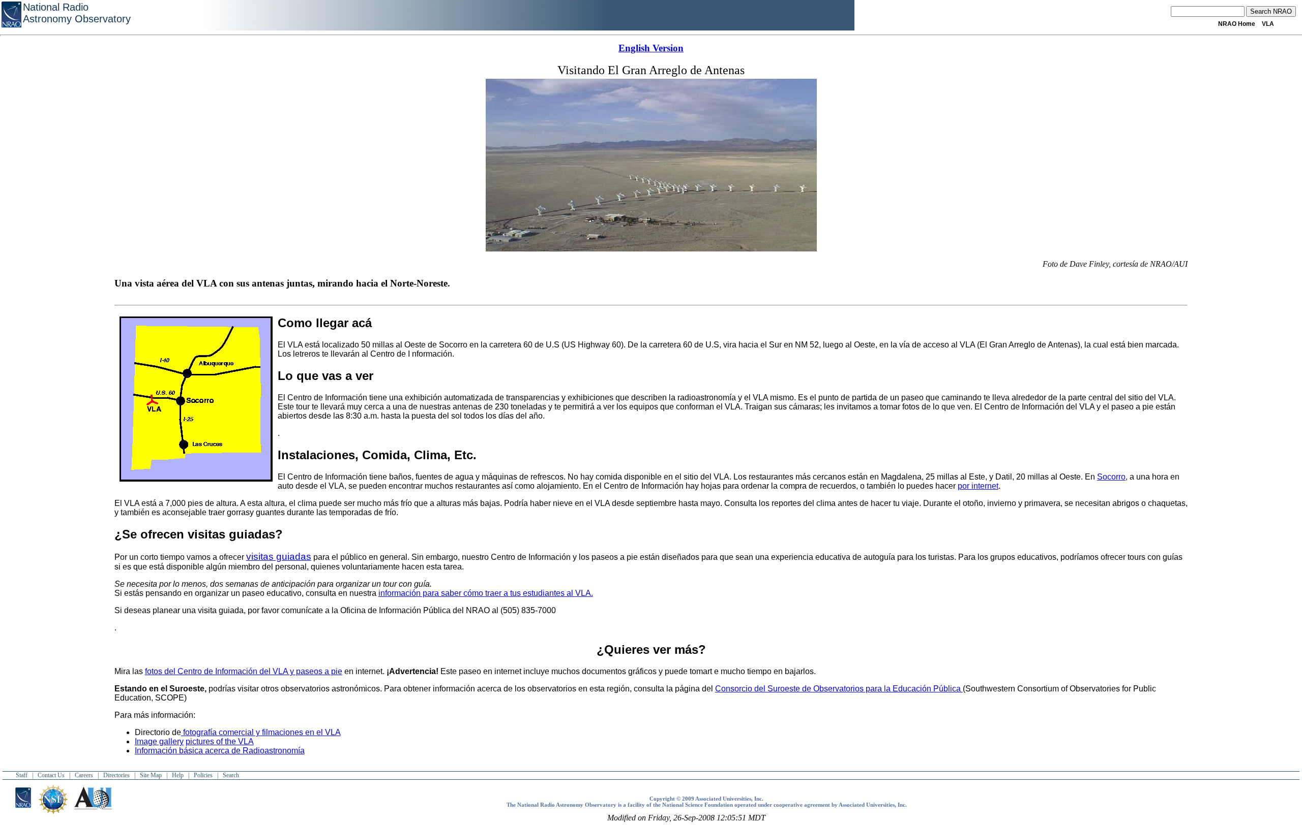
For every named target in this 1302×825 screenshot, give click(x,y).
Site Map (151, 775)
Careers (84, 775)
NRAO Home (1236, 23)
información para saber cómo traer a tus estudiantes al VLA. (485, 593)
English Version (651, 48)
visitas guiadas (278, 556)
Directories (116, 775)
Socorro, (1112, 476)
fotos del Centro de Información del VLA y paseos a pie (243, 671)
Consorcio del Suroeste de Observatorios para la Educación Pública (839, 688)
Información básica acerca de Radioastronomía (220, 750)
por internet (978, 486)
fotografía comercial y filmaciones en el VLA (261, 732)
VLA (1268, 23)
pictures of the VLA (220, 741)
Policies (203, 775)
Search (231, 775)
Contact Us (51, 775)
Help (178, 775)
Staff (21, 775)
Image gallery (159, 741)
